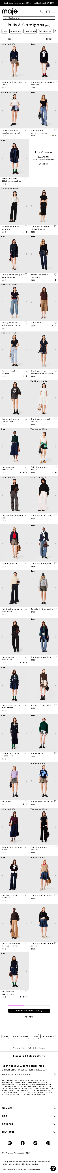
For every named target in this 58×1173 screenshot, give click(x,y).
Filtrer (49, 39)
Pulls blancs (45, 31)
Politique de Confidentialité (14, 1088)
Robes (5, 1036)
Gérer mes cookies (11, 1164)
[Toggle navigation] (53, 11)
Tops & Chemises (20, 1036)
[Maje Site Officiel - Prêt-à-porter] (10, 11)
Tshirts (35, 1036)
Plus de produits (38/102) (29, 1010)
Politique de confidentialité (21, 1162)
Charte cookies (43, 1162)
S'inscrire (53, 1074)
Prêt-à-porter (19, 1048)
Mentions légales (30, 1164)
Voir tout (29, 1017)
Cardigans (15, 31)
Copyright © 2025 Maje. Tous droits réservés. (21, 1170)
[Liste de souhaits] (26, 82)
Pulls (4, 31)
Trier (8, 39)
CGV (4, 1162)
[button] (41, 11)
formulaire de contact (35, 1094)
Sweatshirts (30, 31)
